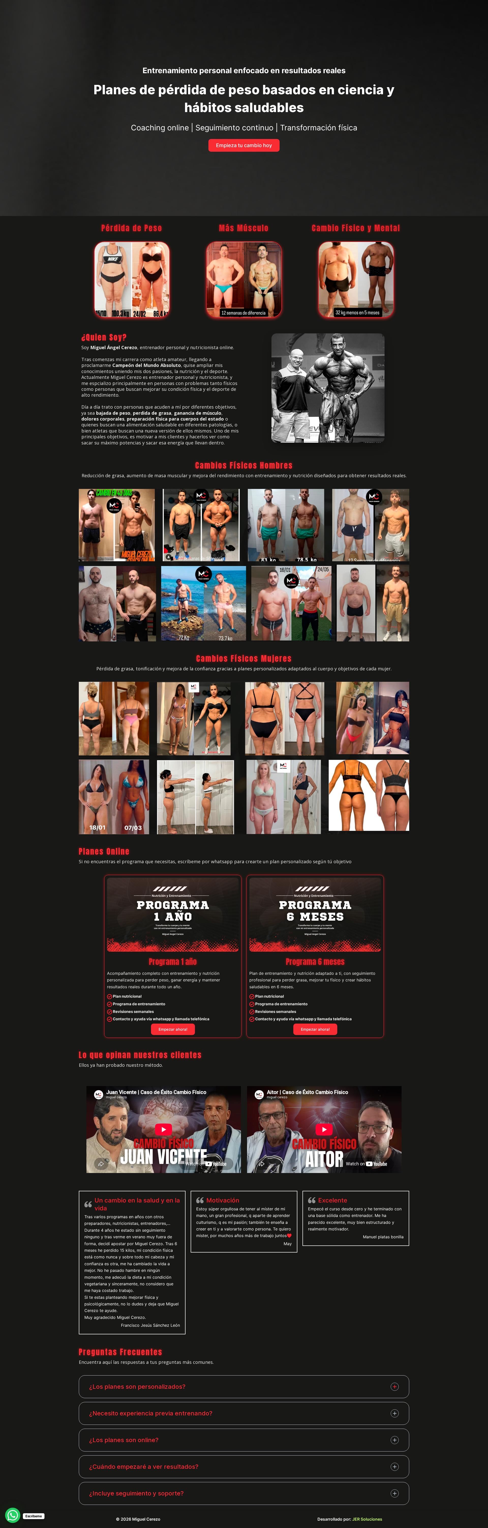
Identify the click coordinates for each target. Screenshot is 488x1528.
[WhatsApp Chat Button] (12, 1515)
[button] (244, 145)
